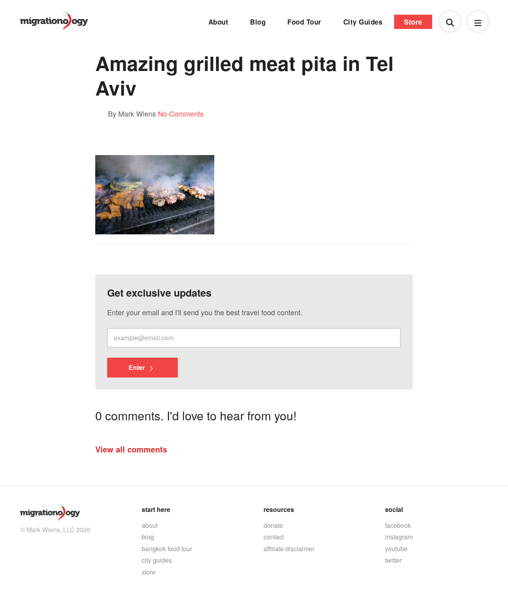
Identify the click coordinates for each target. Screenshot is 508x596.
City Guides (363, 22)
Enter (137, 367)
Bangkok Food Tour (167, 548)
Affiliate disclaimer (289, 548)
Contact (274, 536)
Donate (273, 525)
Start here (156, 509)
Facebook (398, 525)
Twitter (393, 560)
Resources (279, 509)
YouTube (396, 548)
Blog (258, 22)
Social (394, 509)
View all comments (131, 449)
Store (413, 22)
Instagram (399, 536)
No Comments (181, 113)
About (218, 22)
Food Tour (304, 22)
